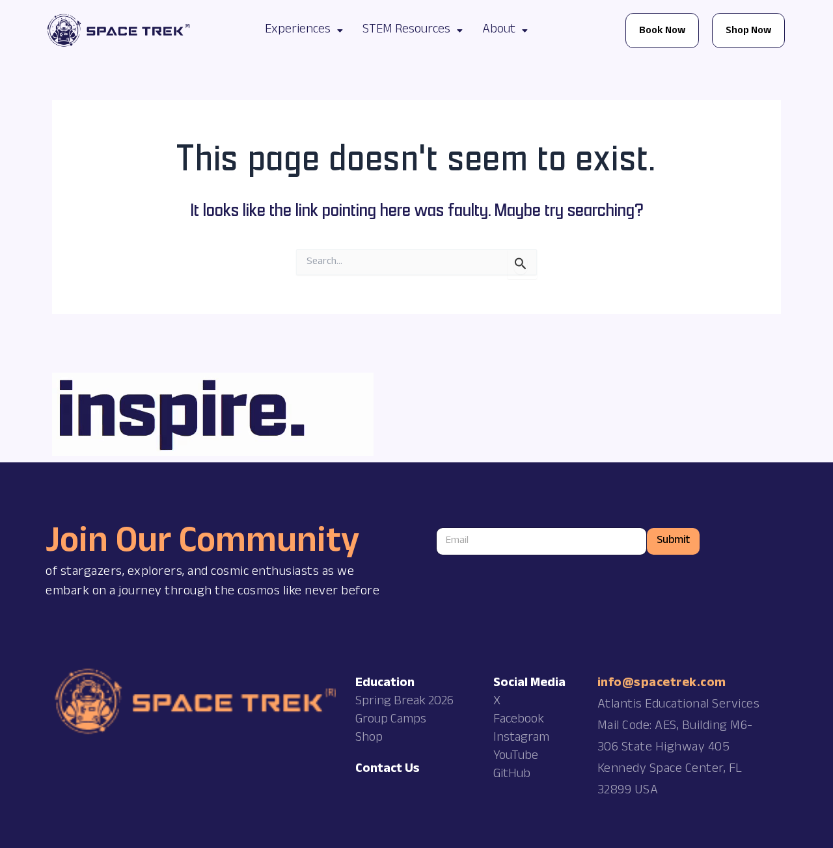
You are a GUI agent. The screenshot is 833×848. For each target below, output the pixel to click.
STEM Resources (406, 31)
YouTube (515, 757)
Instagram (521, 739)
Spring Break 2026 (404, 702)
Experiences (298, 31)
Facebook (518, 720)
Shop (369, 739)
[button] (304, 30)
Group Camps (390, 720)
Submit (673, 541)
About (498, 31)
